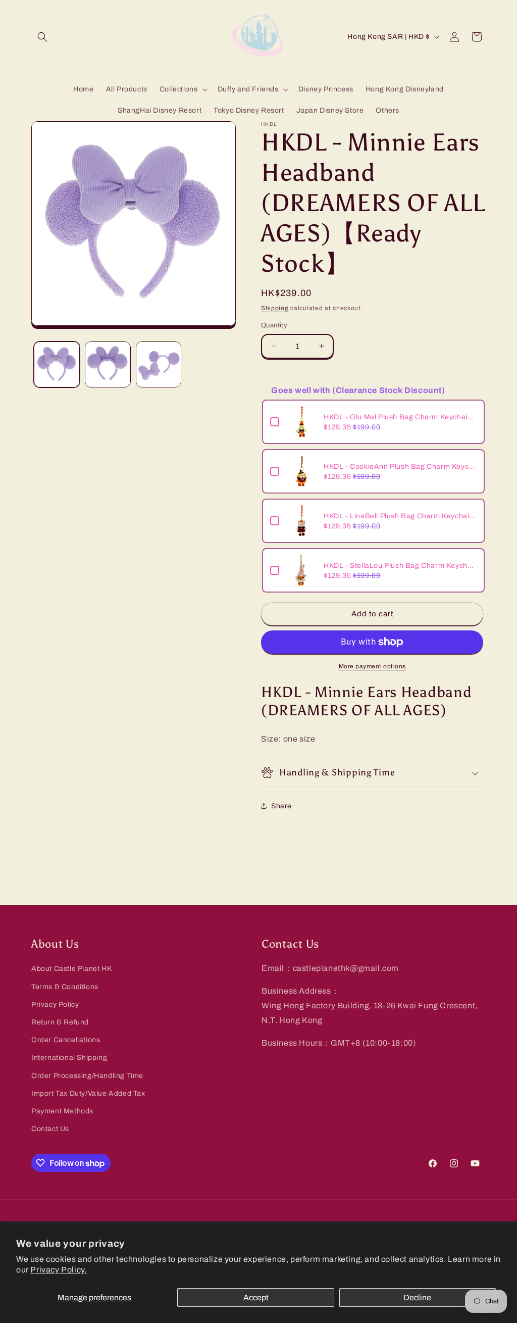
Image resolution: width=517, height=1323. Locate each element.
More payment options (372, 666)
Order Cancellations (65, 1040)
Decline (417, 1297)
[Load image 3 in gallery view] (159, 364)
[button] (42, 37)
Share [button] (281, 806)
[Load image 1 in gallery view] (57, 364)
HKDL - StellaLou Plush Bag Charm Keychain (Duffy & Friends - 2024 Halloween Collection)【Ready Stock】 (400, 565)
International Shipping (69, 1057)
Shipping (275, 308)
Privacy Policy (55, 1004)
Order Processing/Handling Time (87, 1076)
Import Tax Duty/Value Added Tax (88, 1093)
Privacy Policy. (58, 1269)
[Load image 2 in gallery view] (108, 364)
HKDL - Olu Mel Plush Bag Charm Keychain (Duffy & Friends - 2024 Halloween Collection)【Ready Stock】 (400, 417)
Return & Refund (60, 1022)
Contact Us (50, 1129)
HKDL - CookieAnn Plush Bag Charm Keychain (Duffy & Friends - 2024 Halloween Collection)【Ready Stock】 (400, 466)
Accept (256, 1297)
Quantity (274, 325)
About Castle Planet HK (71, 968)
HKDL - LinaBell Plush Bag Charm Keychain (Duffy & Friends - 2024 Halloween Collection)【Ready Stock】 (400, 516)
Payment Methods (62, 1111)
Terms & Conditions (64, 987)
